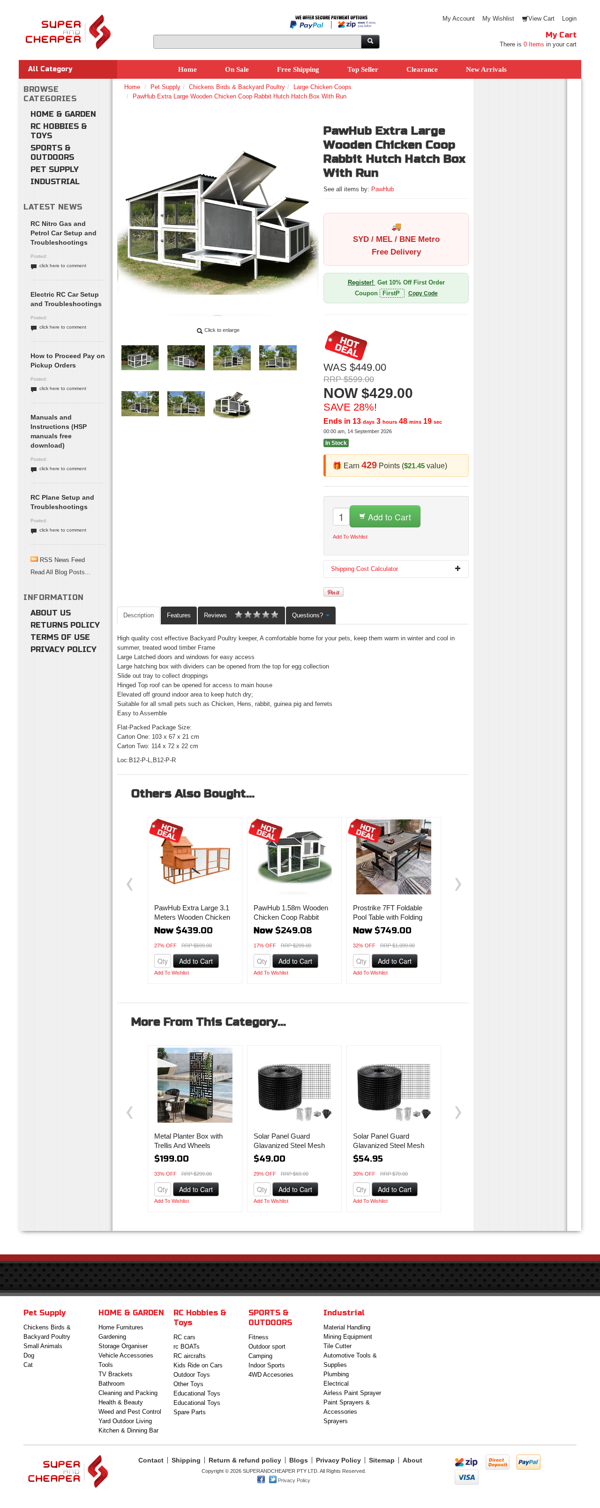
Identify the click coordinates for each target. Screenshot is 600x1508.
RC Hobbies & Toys (58, 131)
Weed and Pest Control (129, 1411)
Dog (28, 1355)
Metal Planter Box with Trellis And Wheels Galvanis (188, 1145)
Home (187, 69)
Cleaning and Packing (128, 1392)
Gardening (112, 1336)
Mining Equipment (347, 1336)
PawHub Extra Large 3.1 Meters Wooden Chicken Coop (192, 917)
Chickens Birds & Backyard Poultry (237, 86)
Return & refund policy (245, 1460)
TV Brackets (115, 1374)
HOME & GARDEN (63, 114)
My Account (458, 18)
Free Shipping (298, 69)
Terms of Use (60, 637)
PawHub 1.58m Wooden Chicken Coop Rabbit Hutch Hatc (291, 917)
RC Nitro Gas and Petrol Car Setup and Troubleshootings (63, 233)
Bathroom (111, 1383)
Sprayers (335, 1421)
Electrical (336, 1383)
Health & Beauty (120, 1402)
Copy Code (423, 293)
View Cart (541, 18)
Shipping (186, 1460)
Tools (105, 1364)
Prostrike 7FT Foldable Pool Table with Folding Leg (387, 917)
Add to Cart (388, 517)
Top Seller (362, 69)
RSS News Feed (62, 559)
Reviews (215, 615)
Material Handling (346, 1327)
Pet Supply (54, 169)
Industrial (55, 181)
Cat (28, 1364)
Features (179, 615)
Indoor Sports (266, 1365)
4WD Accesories (270, 1374)
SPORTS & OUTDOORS (52, 152)
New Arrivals (486, 69)
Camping (260, 1355)
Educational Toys (196, 1393)
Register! (361, 282)
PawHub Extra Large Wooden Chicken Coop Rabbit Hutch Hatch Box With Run (239, 96)
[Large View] (140, 343)
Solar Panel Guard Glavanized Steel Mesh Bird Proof (388, 1145)
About (412, 1460)
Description (138, 615)
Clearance (422, 69)
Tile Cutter (337, 1346)
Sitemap (382, 1460)
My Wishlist (498, 18)
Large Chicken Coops (322, 86)
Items (534, 44)
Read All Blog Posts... (60, 572)
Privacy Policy (63, 649)
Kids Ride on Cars (198, 1365)
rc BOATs (186, 1346)
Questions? (308, 615)
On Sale (237, 69)
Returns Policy (65, 625)
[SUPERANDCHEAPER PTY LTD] (67, 18)
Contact (151, 1460)
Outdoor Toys (191, 1374)
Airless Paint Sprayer (352, 1392)
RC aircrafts (189, 1355)
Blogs (298, 1460)
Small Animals (42, 1346)
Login (569, 18)
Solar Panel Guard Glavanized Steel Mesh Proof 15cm (289, 1145)
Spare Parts (189, 1412)
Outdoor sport (266, 1346)
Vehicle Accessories (125, 1355)
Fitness (258, 1337)
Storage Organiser (123, 1346)
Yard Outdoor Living (125, 1421)
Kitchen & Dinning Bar (128, 1430)
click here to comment (62, 265)
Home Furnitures (120, 1327)
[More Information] (195, 856)
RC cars (184, 1337)
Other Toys (188, 1384)
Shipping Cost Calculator (364, 568)
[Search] (370, 42)
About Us (50, 612)
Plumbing (336, 1374)
